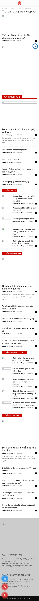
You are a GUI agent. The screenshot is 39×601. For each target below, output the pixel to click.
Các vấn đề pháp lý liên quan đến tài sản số (18, 329)
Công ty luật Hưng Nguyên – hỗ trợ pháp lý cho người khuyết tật (23, 198)
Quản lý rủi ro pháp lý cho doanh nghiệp (18, 318)
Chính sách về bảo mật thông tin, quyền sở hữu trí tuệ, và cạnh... (18, 342)
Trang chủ (5, 8)
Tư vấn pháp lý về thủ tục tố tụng (15, 181)
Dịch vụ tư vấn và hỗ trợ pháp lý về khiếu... (18, 131)
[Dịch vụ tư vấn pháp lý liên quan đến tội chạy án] (6, 244)
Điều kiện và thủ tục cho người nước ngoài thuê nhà (19, 469)
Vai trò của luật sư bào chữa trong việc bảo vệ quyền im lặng (17, 170)
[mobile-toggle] (3, 3)
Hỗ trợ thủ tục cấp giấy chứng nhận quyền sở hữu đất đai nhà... (19, 506)
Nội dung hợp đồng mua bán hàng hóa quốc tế (17, 287)
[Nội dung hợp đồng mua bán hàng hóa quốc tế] (19, 270)
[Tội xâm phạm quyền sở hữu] (6, 221)
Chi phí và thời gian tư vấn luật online (23, 369)
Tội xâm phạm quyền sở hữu (23, 218)
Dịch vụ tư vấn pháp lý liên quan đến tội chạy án (23, 242)
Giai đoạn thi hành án (10, 159)
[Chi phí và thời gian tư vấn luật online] (6, 371)
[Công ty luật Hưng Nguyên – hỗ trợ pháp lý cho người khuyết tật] (6, 199)
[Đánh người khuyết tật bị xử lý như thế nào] (6, 211)
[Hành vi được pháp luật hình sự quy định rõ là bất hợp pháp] (6, 232)
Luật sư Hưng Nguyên (8, 40)
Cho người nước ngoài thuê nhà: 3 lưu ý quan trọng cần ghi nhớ (18, 481)
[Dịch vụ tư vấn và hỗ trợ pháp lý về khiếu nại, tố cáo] (19, 114)
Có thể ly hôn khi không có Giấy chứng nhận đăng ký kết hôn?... (24, 393)
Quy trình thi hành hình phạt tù (14, 149)
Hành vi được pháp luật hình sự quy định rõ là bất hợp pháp (23, 231)
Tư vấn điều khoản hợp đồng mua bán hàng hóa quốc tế (17, 307)
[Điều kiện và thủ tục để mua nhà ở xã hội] (19, 432)
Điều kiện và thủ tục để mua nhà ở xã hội (19, 449)
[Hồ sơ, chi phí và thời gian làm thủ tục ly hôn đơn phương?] (6, 382)
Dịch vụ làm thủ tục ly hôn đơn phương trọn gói (23, 359)
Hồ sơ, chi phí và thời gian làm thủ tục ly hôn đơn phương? (23, 381)
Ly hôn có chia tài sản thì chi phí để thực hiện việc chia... (24, 403)
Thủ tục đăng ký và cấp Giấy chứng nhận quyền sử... (17, 36)
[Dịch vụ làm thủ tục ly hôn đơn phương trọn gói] (6, 361)
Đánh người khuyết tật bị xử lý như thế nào (24, 208)
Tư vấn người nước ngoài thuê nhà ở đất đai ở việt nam (18, 493)
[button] (36, 3)
